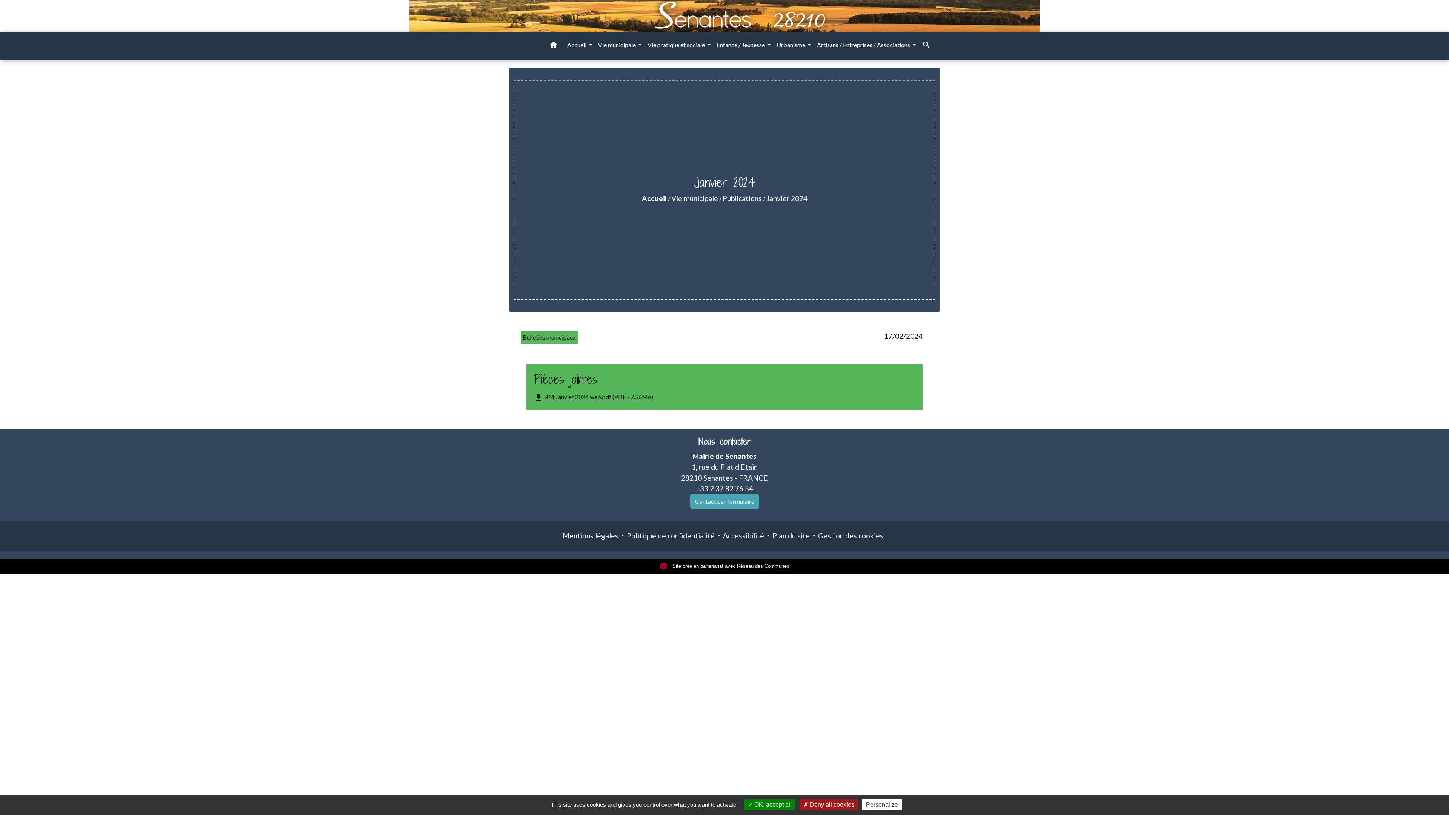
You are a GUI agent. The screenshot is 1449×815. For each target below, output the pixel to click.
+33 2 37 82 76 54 (724, 488)
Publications (742, 198)
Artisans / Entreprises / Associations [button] (864, 44)
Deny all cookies (831, 804)
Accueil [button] (577, 44)
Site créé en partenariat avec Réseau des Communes (730, 566)
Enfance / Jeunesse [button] (741, 44)
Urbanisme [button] (791, 44)
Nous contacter (724, 441)
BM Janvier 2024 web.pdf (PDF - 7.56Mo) (593, 397)
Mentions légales (590, 535)
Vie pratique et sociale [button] (677, 44)
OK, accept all (772, 804)
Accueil (654, 198)
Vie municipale (694, 198)
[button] (553, 46)
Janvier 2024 (787, 198)
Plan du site (791, 535)
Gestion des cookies (850, 535)
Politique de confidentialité (671, 535)
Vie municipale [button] (617, 44)
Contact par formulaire (724, 501)
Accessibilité (743, 535)
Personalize (882, 804)
